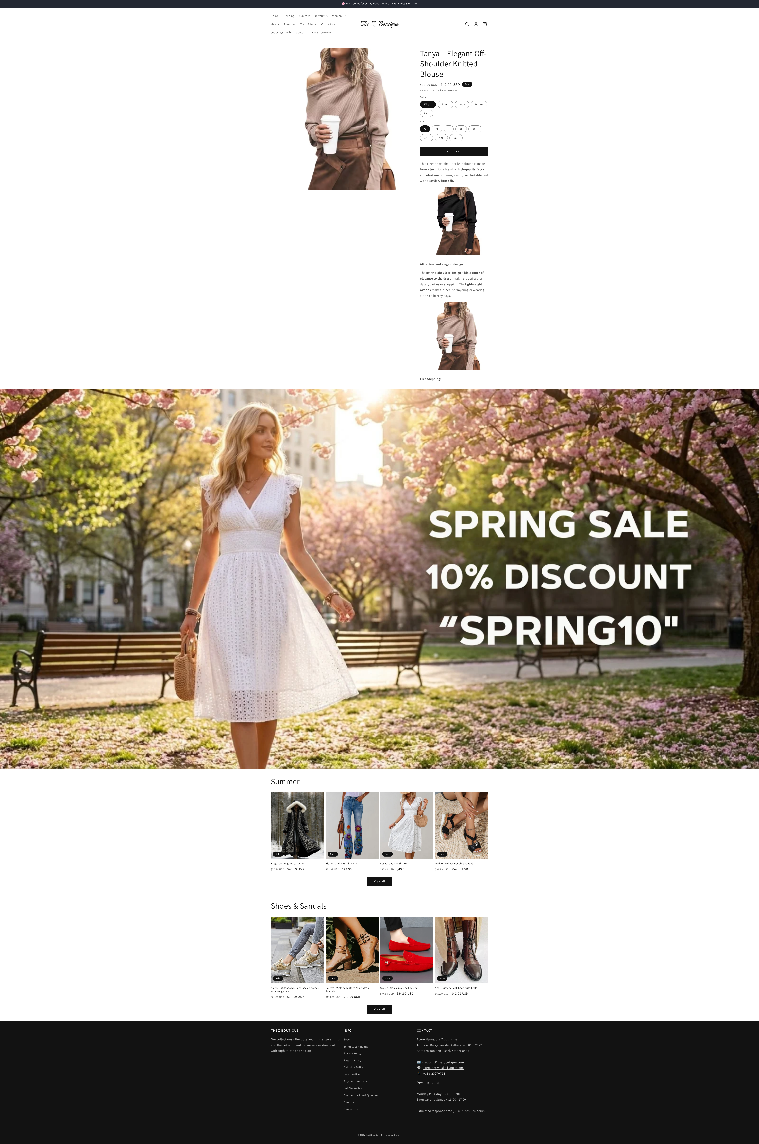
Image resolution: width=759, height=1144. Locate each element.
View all (379, 881)
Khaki (428, 104)
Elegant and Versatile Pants (341, 863)
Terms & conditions (356, 1046)
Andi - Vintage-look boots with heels (456, 988)
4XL (441, 138)
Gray (462, 104)
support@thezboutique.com (443, 1062)
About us (349, 1102)
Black (445, 104)
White (479, 104)
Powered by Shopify (391, 1135)
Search (348, 1039)
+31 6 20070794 (434, 1073)
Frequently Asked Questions (362, 1095)
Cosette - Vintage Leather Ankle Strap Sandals (347, 989)
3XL (426, 138)
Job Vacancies (353, 1088)
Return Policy (352, 1060)
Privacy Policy (352, 1053)
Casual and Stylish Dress (394, 863)
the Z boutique (373, 1135)
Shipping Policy (353, 1067)
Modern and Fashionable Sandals (454, 863)
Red (426, 113)
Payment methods (355, 1081)
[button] (321, 16)
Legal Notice (352, 1074)
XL (461, 129)
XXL (475, 129)
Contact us (351, 1109)
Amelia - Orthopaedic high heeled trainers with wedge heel (295, 989)
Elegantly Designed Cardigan (287, 863)
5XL (456, 138)
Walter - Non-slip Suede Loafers (398, 988)
